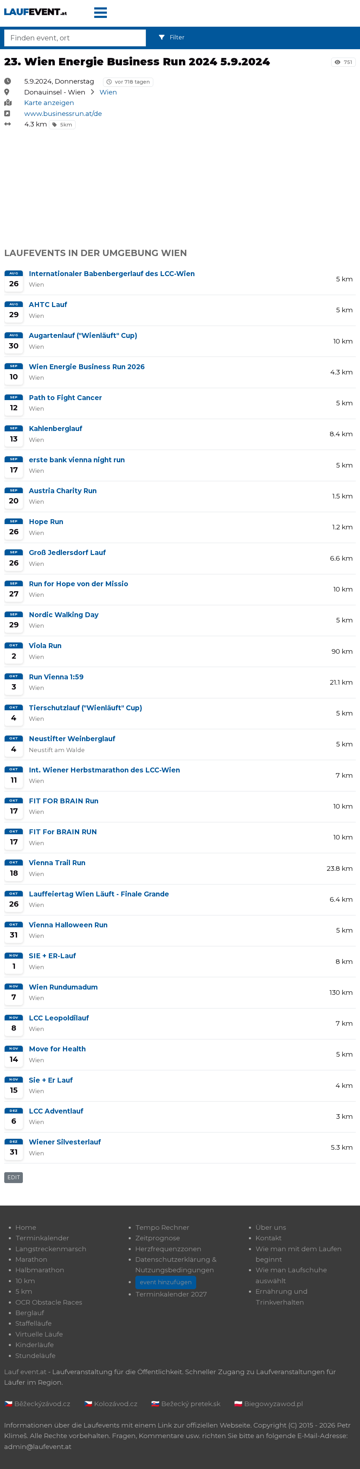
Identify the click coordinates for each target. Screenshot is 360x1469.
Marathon (31, 1259)
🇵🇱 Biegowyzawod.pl (268, 1404)
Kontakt (269, 1238)
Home (25, 1227)
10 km (25, 1281)
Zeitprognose (157, 1238)
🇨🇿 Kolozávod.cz (110, 1404)
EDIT (13, 1177)
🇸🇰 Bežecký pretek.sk (185, 1404)
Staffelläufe (33, 1323)
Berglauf (29, 1313)
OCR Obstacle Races (48, 1302)
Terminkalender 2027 (171, 1294)
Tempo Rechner (162, 1227)
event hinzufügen (166, 1282)
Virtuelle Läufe (39, 1334)
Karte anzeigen (49, 103)
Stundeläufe (35, 1356)
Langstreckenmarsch (50, 1249)
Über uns (271, 1227)
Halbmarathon (39, 1270)
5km (65, 125)
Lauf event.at (25, 1372)
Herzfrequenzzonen (168, 1249)
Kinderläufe (34, 1345)
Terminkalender (42, 1238)
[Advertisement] (180, 185)
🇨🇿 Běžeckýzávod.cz (37, 1404)
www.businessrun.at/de (63, 114)
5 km (23, 1291)
